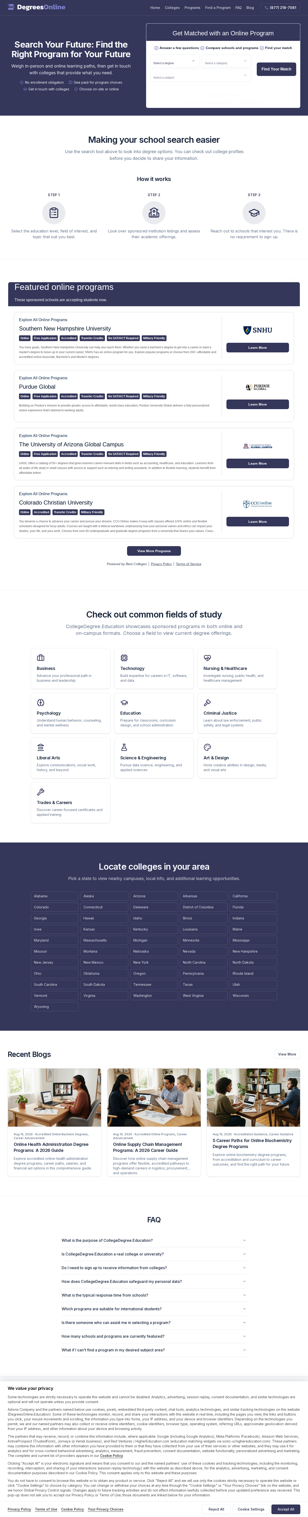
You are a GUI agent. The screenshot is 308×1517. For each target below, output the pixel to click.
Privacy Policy (19, 1509)
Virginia (89, 995)
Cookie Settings (251, 1509)
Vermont (40, 995)
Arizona (139, 896)
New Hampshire (245, 951)
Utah (236, 984)
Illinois (187, 918)
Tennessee (142, 984)
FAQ (238, 8)
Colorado (41, 907)
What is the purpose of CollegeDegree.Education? (107, 1240)
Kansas (89, 929)
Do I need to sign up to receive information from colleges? (114, 1267)
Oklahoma (91, 973)
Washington (142, 995)
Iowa (37, 929)
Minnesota (191, 940)
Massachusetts (95, 940)
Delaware (140, 907)
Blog (250, 8)
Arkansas (190, 896)
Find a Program (218, 8)
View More (287, 1054)
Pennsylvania (193, 973)
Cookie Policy (111, 1456)
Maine (237, 929)
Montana (90, 951)
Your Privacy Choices (105, 1509)
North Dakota (243, 962)
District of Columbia (198, 907)
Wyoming (41, 1007)
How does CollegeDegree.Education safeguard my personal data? (122, 1281)
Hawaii (88, 918)
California (240, 896)
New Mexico (93, 962)
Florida (238, 907)
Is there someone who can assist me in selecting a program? (116, 1322)
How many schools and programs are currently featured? (113, 1336)
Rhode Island (243, 973)
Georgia (40, 918)
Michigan (140, 940)
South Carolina (45, 984)
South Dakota (94, 984)
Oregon (139, 973)
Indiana (238, 918)
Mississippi (241, 940)
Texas (188, 984)
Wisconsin (241, 995)
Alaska (88, 896)
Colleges (172, 8)
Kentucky (140, 929)
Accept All (286, 1509)
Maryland (41, 940)
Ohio (37, 973)
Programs (192, 8)
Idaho (137, 918)
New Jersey (43, 962)
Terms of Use (46, 1509)
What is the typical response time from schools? (105, 1295)
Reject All (216, 1509)
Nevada (189, 951)
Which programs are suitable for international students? (112, 1308)
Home (155, 8)
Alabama (40, 896)
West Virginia (193, 995)
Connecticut (93, 907)
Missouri (40, 951)
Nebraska (141, 951)
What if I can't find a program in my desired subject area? (113, 1350)
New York (141, 962)
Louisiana (190, 929)
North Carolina (194, 962)
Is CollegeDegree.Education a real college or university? (113, 1254)
